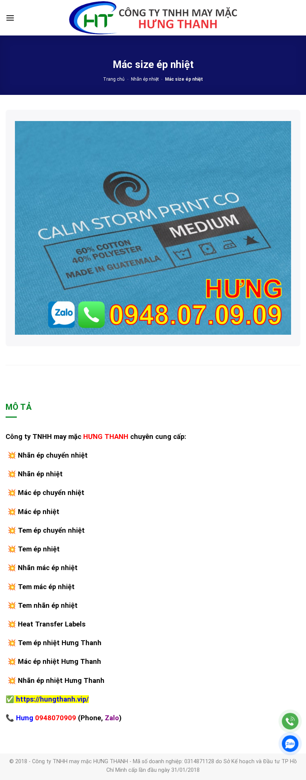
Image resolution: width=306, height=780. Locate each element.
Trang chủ (114, 79)
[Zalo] (290, 743)
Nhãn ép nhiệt (145, 79)
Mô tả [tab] (19, 407)
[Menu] (10, 18)
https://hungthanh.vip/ (52, 699)
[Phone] (290, 721)
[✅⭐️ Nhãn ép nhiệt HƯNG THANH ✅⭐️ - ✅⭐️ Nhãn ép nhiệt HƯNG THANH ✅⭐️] (153, 18)
